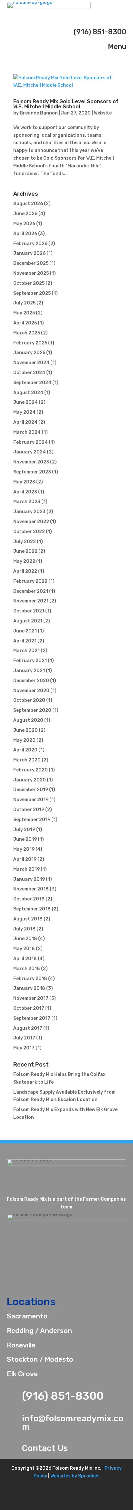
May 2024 (24, 412)
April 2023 (25, 492)
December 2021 (30, 591)
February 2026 (30, 243)
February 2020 (30, 770)
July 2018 (24, 929)
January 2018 (29, 988)
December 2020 (31, 680)
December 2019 (30, 789)
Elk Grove (22, 1374)
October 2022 (29, 531)
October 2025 (29, 283)
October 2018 (29, 899)
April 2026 (25, 233)
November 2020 (31, 690)
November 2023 (31, 462)
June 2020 (25, 730)
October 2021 (28, 611)
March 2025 (26, 333)
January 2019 (29, 879)
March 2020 (27, 760)
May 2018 (24, 948)
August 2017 (27, 1028)
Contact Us (44, 1448)
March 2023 (26, 501)
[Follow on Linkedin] (75, 1503)
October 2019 (28, 809)
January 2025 (29, 352)
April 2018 (25, 958)
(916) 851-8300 (63, 1396)
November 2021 (30, 601)
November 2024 (31, 362)
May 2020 (24, 740)
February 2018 (30, 978)
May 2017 (24, 1048)
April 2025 (25, 323)
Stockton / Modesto (40, 1359)
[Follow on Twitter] (57, 1503)
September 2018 (32, 909)
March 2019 (26, 869)
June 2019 (25, 839)
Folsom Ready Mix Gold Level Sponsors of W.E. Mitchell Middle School (65, 104)
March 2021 (26, 650)
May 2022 (24, 561)
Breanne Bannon (39, 113)
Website (103, 113)
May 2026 (24, 223)
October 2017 (28, 1008)
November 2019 (30, 799)
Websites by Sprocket (74, 1476)
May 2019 (24, 849)
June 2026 (25, 213)
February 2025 (30, 343)
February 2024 (30, 442)
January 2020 (29, 780)
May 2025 (24, 313)
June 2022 (25, 551)
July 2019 (24, 829)
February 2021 (30, 660)
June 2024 (25, 402)
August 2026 (28, 203)
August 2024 (28, 392)
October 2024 (29, 372)
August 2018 (28, 919)
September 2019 (31, 819)
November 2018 (31, 889)
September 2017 (31, 1018)
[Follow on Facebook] (39, 1503)
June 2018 (25, 938)
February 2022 (30, 581)
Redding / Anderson (39, 1330)
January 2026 (29, 253)
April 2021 (24, 641)
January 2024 (29, 452)
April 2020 (25, 750)
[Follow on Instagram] (93, 1503)
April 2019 (24, 859)
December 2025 (30, 263)
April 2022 (25, 571)
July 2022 (24, 541)
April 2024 (25, 422)
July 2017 (24, 1038)
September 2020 (32, 710)
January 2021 (29, 670)
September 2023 (32, 472)
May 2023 (24, 482)
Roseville (21, 1345)
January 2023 (29, 511)
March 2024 (27, 432)
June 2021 (25, 631)
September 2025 (32, 293)
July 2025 (24, 303)
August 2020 (28, 720)
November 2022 (31, 521)
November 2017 (30, 998)
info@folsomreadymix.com (72, 1423)
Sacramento (27, 1316)
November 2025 (31, 273)
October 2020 (29, 700)
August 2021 (27, 621)
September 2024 (32, 382)
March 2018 (26, 968)
